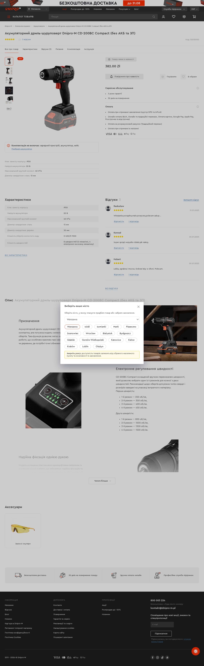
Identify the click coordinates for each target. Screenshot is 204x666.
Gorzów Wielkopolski (93, 340)
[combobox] (102, 319)
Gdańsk (71, 340)
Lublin (85, 346)
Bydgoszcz (125, 333)
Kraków (71, 346)
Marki (116, 327)
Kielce (131, 340)
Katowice (116, 340)
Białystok (107, 333)
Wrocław (90, 333)
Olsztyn (99, 346)
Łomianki (101, 327)
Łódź (87, 327)
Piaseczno (131, 327)
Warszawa (72, 327)
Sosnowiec (72, 333)
